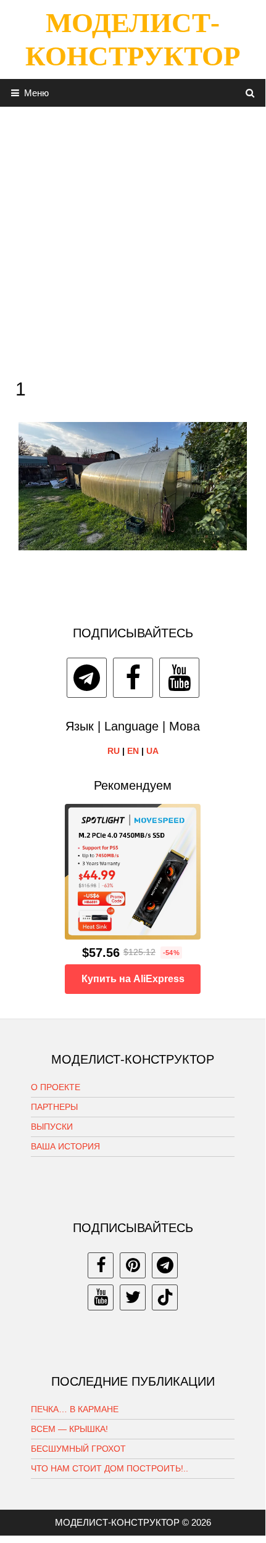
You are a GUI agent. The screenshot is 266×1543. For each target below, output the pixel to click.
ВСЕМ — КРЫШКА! (69, 1429)
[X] (133, 1297)
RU (113, 751)
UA (152, 751)
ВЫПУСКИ (52, 1126)
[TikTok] (165, 1297)
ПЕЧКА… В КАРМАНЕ (74, 1409)
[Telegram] (87, 678)
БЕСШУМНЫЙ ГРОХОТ (78, 1449)
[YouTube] (179, 678)
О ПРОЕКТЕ (55, 1087)
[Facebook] (133, 678)
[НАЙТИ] (250, 93)
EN (133, 751)
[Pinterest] (133, 1265)
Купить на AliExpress (133, 979)
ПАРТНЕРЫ (54, 1107)
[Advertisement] (132, 239)
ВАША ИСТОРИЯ (65, 1146)
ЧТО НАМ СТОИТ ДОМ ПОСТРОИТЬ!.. (109, 1468)
